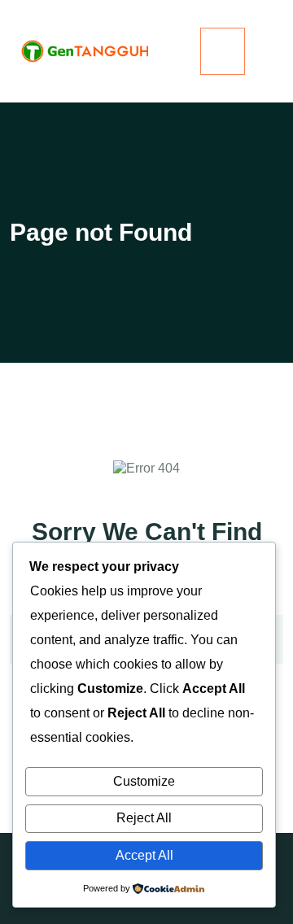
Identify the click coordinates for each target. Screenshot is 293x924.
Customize (144, 781)
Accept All (144, 855)
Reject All (144, 818)
